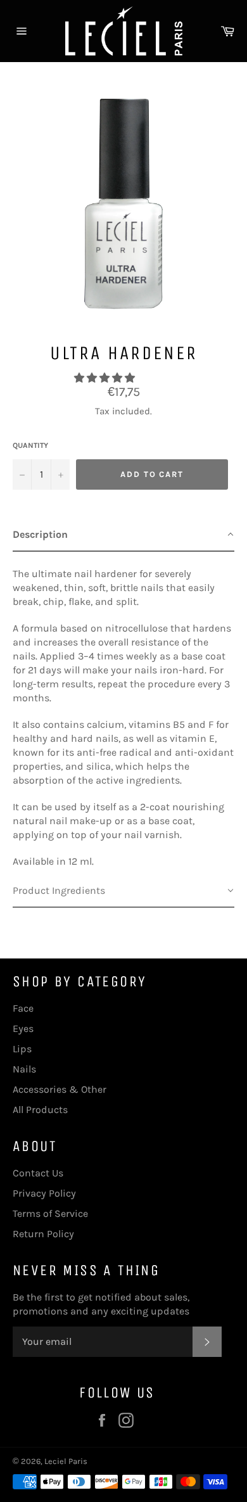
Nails (24, 1069)
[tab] (123, 535)
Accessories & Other (59, 1089)
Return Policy (43, 1234)
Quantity (30, 445)
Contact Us (38, 1173)
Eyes (23, 1028)
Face (23, 1008)
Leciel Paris (65, 1461)
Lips (22, 1049)
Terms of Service (50, 1213)
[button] (105, 378)
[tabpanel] (123, 713)
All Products (40, 1110)
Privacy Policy (44, 1193)
